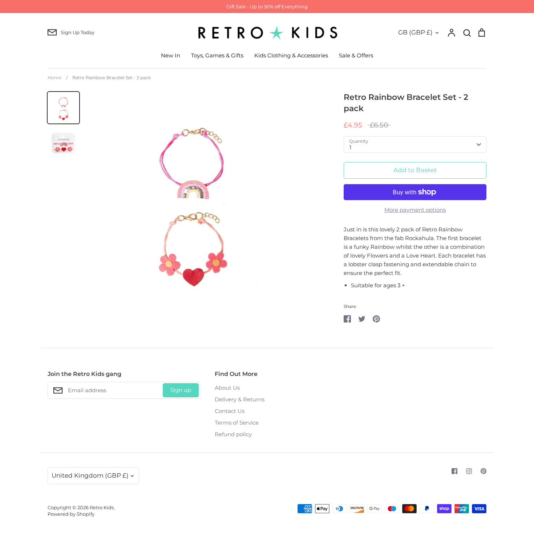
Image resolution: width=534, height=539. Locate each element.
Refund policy (233, 434)
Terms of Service (237, 422)
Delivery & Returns (239, 399)
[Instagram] (469, 471)
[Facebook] (454, 471)
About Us (227, 387)
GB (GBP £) (415, 32)
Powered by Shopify (71, 514)
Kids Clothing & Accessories (291, 55)
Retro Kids (102, 507)
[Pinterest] (483, 471)
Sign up (180, 389)
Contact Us (229, 411)
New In (170, 55)
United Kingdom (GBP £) (90, 475)
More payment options (415, 209)
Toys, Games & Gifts (217, 55)
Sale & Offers (356, 55)
